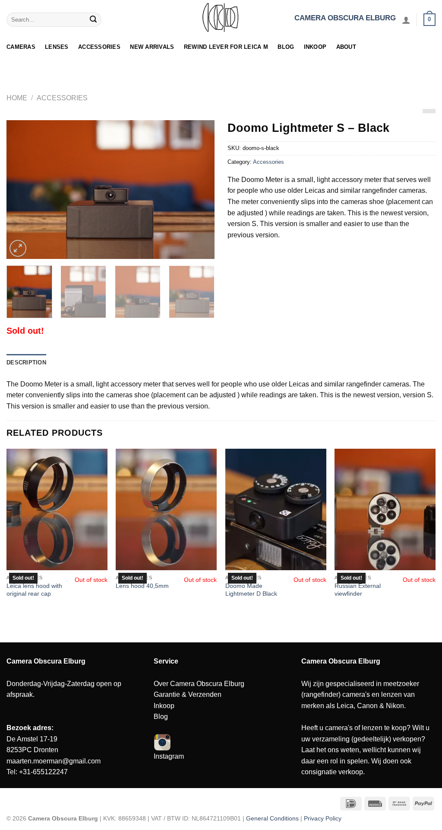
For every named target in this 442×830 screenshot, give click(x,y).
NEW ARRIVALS (152, 47)
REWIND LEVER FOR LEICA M (226, 47)
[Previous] (21, 190)
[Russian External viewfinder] (385, 509)
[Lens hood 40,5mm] (166, 509)
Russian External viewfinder (358, 589)
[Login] (406, 19)
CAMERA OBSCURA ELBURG (345, 18)
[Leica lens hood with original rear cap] (56, 509)
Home (16, 98)
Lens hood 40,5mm (142, 585)
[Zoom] (17, 248)
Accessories (99, 47)
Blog (286, 47)
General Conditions (272, 818)
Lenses (57, 47)
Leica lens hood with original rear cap (34, 589)
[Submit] (93, 20)
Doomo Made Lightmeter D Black (251, 589)
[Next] (199, 190)
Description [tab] (26, 362)
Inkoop (315, 47)
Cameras (20, 47)
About (346, 47)
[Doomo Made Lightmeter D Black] (275, 509)
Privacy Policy (322, 818)
